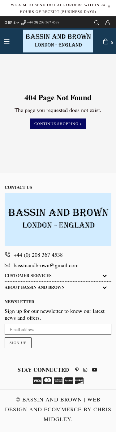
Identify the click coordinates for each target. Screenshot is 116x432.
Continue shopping (57, 123)
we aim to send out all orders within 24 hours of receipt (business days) (58, 8)
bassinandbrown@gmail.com (46, 265)
